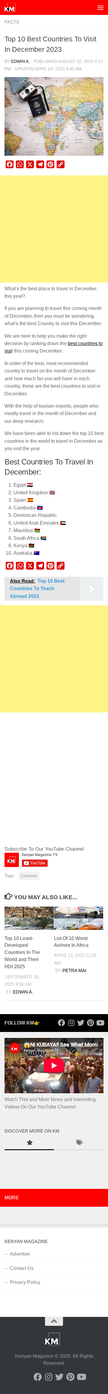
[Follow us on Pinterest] (90, 1022)
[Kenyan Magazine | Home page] (12, 7)
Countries (29, 876)
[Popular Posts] (29, 1143)
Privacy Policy (25, 1282)
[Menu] (100, 7)
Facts (11, 22)
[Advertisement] (54, 229)
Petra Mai (74, 970)
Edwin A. (20, 61)
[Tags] (79, 1143)
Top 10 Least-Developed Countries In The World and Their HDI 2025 (22, 952)
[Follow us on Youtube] (100, 1022)
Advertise (20, 1253)
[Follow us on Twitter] (80, 1022)
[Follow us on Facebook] (61, 1022)
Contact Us (22, 1268)
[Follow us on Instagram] (71, 1022)
